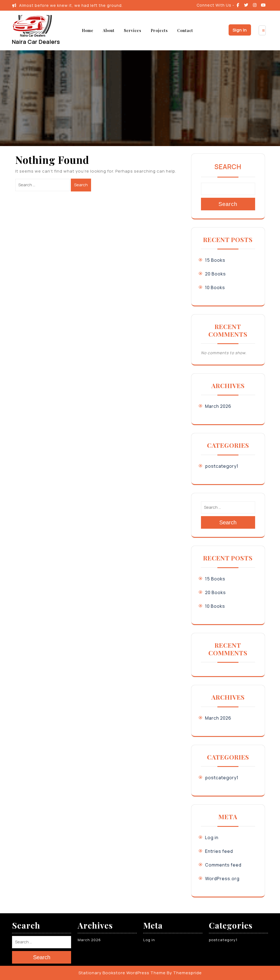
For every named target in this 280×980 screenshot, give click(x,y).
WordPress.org (222, 879)
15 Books (215, 260)
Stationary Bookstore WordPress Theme (122, 973)
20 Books (215, 274)
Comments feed (223, 865)
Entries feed (219, 851)
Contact (185, 30)
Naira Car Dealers (36, 41)
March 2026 (218, 406)
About (109, 30)
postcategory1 (221, 466)
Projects (159, 30)
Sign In (240, 30)
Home (88, 30)
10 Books (215, 287)
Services (132, 30)
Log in (211, 837)
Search (81, 185)
